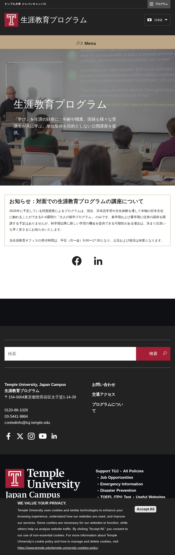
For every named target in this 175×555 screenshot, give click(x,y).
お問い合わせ (103, 384)
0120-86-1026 (16, 410)
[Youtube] (43, 437)
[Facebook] (9, 437)
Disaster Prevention (118, 490)
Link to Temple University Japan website (50, 484)
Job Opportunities (116, 477)
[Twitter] (20, 437)
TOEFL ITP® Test (115, 497)
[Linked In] (54, 437)
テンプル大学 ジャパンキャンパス (25, 4)
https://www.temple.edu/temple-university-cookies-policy (58, 548)
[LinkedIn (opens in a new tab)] (98, 262)
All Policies (133, 471)
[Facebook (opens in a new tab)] (76, 262)
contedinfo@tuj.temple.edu (27, 422)
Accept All (145, 509)
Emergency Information (121, 484)
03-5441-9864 (16, 416)
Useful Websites (150, 497)
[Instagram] (31, 437)
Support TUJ (107, 471)
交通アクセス (103, 394)
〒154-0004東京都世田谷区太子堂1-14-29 (40, 397)
